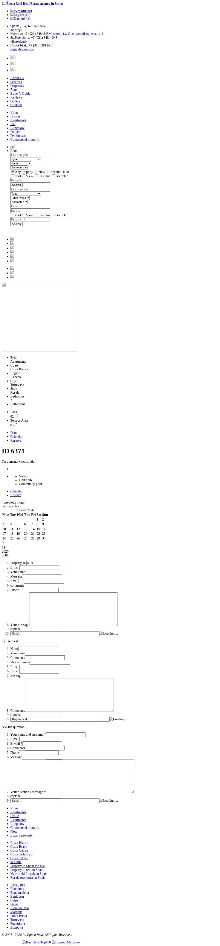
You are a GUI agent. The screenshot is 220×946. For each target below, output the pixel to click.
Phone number (20, 662)
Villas (14, 112)
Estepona (16, 927)
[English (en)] (20, 15)
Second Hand (59, 172)
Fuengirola (17, 923)
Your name (17, 572)
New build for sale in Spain (28, 873)
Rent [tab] (13, 151)
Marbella (16, 912)
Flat (12, 124)
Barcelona (17, 889)
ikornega (16, 30)
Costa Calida (19, 850)
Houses (15, 116)
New (42, 172)
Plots (13, 831)
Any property (24, 172)
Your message (19, 625)
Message (16, 576)
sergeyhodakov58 (22, 49)
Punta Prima (18, 916)
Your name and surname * (28, 734)
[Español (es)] (20, 18)
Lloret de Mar (19, 908)
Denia (14, 904)
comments (17, 585)
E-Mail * (16, 743)
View (30, 176)
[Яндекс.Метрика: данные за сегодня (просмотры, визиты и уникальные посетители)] (66, 942)
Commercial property (24, 139)
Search (16, 184)
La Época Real (32, 3)
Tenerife (15, 862)
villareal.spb (18, 41)
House (14, 816)
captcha (15, 629)
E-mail (14, 567)
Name (14, 648)
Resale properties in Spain (28, 877)
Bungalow (17, 128)
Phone (14, 590)
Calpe (14, 900)
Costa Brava (18, 846)
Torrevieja (17, 919)
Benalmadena (19, 892)
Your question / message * (28, 792)
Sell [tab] (12, 147)
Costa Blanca (19, 842)
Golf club (61, 176)
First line (44, 176)
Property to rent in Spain (26, 870)
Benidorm (17, 896)
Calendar (16, 436)
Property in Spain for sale (27, 866)
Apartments (18, 120)
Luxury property (21, 835)
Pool (18, 176)
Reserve (15, 440)
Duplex (15, 132)
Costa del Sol (19, 858)
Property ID (18, 563)
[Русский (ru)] (21, 11)
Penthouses (18, 135)
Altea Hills (17, 885)
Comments (17, 657)
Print (13, 432)
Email (14, 581)
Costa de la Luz (21, 854)
